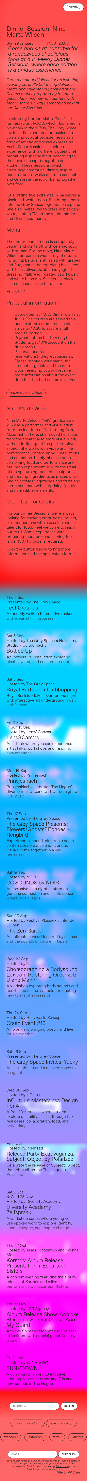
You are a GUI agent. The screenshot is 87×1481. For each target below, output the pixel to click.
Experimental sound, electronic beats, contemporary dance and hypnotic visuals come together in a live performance (40, 848)
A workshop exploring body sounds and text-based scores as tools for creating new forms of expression (42, 990)
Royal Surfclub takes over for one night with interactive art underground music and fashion (41, 700)
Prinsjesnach (21, 781)
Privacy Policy (61, 1423)
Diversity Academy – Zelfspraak (31, 1210)
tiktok (57, 1437)
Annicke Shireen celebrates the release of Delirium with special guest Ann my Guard (41, 1336)
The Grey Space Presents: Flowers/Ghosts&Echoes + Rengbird (38, 830)
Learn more (62, 1466)
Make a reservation (26, 392)
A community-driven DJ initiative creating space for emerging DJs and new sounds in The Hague (39, 1379)
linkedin (77, 1437)
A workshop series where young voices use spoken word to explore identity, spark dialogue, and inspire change (41, 1223)
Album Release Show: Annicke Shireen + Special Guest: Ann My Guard (42, 1320)
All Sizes (74, 1472)
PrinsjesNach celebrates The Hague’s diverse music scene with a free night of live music (42, 791)
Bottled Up (19, 651)
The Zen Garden (25, 931)
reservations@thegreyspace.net (43, 356)
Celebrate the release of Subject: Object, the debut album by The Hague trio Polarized (43, 1170)
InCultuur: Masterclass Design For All (42, 1103)
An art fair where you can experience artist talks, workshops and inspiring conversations (39, 748)
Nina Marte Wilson (23, 420)
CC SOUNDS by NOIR (32, 882)
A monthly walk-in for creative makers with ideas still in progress (40, 616)
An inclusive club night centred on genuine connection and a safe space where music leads (39, 893)
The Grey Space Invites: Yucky (42, 1062)
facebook (11, 1437)
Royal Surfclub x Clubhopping (41, 689)
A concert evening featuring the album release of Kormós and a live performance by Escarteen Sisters (41, 1282)
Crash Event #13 (26, 1023)
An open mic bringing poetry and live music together (39, 1032)
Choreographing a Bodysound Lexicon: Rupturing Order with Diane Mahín (42, 975)
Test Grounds (22, 608)
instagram (35, 1437)
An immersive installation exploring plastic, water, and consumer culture (39, 660)
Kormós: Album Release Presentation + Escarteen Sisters (36, 1266)
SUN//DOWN (22, 1368)
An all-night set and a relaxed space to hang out (41, 1070)
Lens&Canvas (22, 737)
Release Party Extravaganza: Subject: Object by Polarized (40, 1156)
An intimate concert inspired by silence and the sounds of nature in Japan (41, 939)
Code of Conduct (27, 1423)
